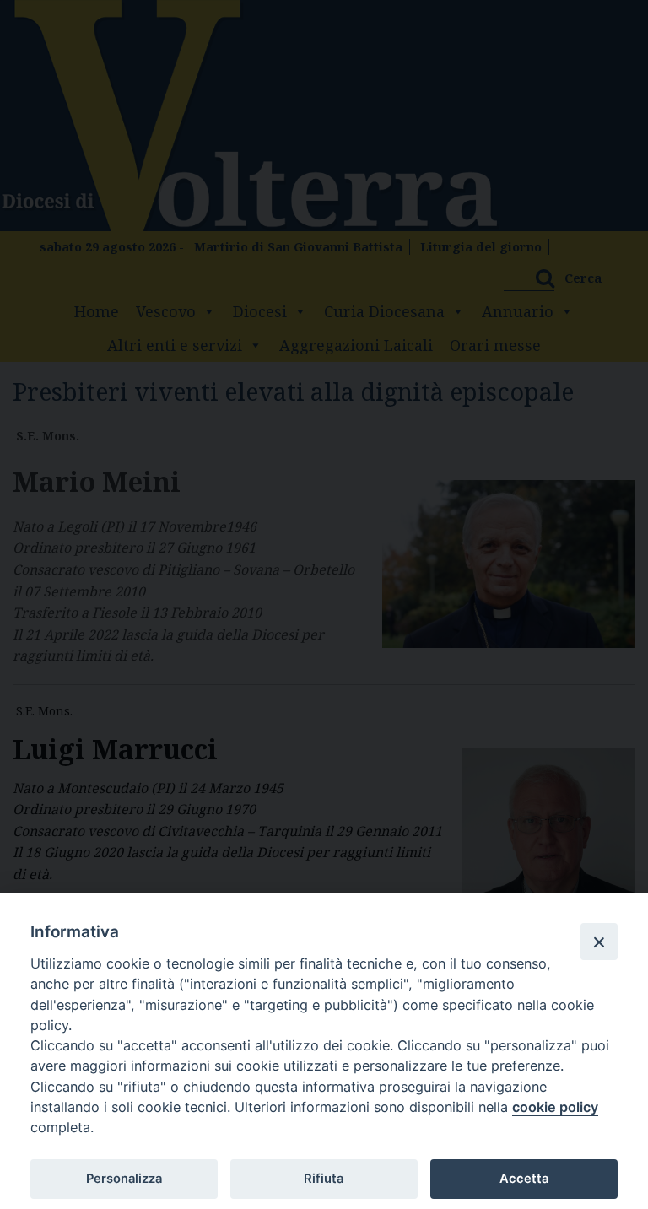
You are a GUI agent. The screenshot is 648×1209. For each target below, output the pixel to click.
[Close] (599, 941)
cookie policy (555, 1106)
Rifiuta (323, 1178)
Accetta (524, 1178)
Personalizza (124, 1178)
